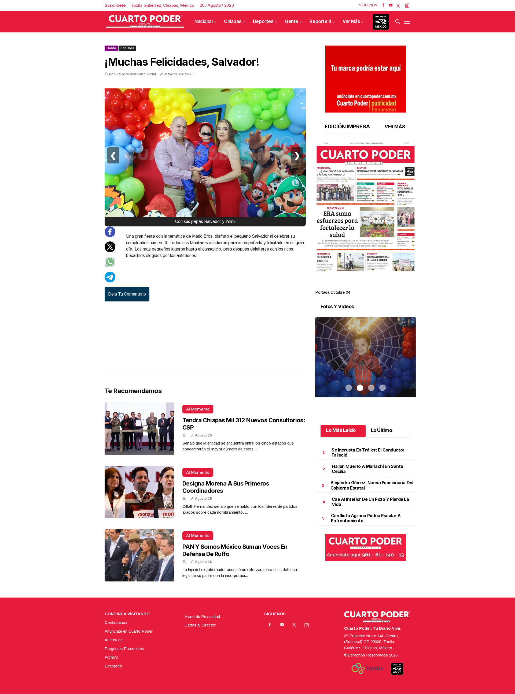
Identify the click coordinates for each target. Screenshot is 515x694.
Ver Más (351, 21)
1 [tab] (348, 286)
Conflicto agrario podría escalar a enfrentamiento (365, 518)
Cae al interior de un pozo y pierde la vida (370, 502)
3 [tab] (371, 286)
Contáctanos (116, 622)
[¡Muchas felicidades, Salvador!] (205, 155)
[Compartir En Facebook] (110, 235)
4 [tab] (382, 286)
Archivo (111, 657)
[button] (365, 207)
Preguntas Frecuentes (124, 648)
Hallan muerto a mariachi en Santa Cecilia (367, 469)
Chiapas (232, 21)
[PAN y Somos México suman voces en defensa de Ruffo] (139, 555)
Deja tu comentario (127, 294)
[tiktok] (407, 5)
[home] (145, 21)
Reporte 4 (320, 21)
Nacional (203, 21)
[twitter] (398, 5)
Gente (291, 21)
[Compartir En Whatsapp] (110, 265)
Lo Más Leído (341, 430)
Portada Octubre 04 (332, 292)
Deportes (263, 21)
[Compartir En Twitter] (110, 250)
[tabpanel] (365, 219)
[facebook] (383, 5)
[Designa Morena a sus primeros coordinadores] (139, 492)
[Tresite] (367, 668)
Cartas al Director (200, 625)
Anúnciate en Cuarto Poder (129, 631)
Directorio (113, 666)
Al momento (197, 409)
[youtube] (390, 5)
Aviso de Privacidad (202, 616)
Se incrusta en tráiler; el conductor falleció (368, 452)
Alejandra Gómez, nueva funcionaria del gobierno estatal (371, 485)
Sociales (127, 48)
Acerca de (114, 639)
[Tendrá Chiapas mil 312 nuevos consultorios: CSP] (139, 428)
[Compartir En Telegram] (110, 280)
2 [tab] (360, 286)
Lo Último (381, 430)
